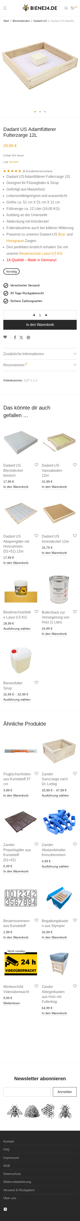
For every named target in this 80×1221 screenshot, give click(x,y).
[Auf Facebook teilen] (15, 337)
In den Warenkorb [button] (15, 486)
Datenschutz (12, 1173)
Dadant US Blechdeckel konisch (13, 470)
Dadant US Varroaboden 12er (52, 470)
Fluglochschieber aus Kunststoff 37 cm (17, 779)
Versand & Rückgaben (19, 1190)
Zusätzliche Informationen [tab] (23, 354)
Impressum (11, 1157)
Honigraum (15, 241)
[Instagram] (5, 1209)
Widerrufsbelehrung (17, 1182)
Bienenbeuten (21, 21)
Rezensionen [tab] (15, 364)
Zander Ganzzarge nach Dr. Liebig (55, 779)
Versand (13, 162)
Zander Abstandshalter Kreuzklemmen (54, 850)
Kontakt (8, 1141)
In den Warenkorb (40, 325)
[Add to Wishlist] (6, 337)
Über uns (9, 1198)
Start (6, 21)
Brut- (62, 234)
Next (76, 66)
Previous (4, 66)
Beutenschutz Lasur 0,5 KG (40, 253)
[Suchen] (67, 8)
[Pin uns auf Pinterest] (29, 337)
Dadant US (40, 21)
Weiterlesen (11, 1003)
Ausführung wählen (16, 628)
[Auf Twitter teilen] (21, 337)
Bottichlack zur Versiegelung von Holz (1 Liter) (55, 617)
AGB (6, 1165)
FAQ (6, 1149)
